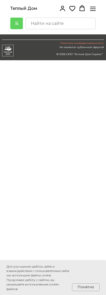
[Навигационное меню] (93, 9)
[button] (62, 8)
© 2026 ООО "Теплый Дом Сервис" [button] (80, 54)
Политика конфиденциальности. (82, 43)
